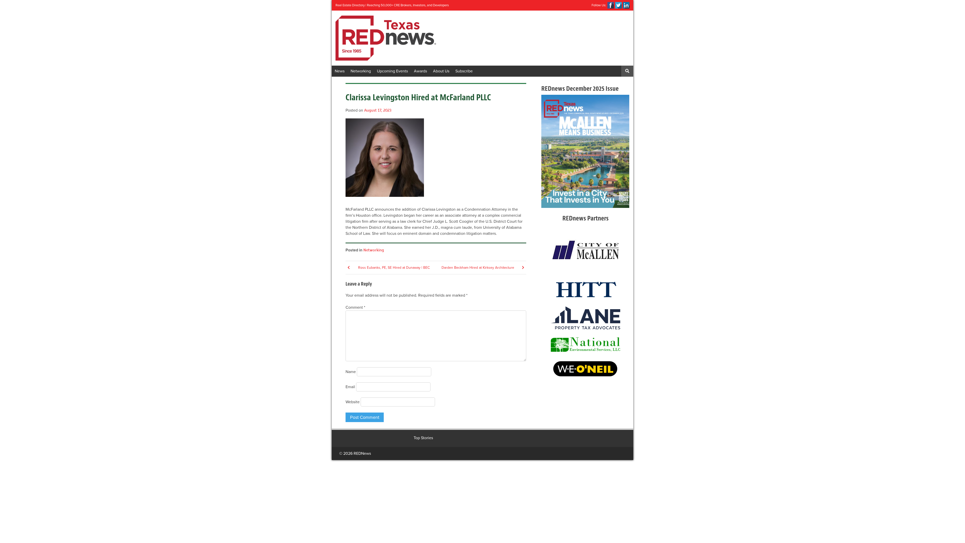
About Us (441, 71)
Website (353, 401)
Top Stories (423, 437)
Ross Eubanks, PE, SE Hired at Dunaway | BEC (394, 267)
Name (351, 371)
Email (350, 386)
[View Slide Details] (585, 151)
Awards (420, 71)
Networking (361, 71)
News (340, 71)
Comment (355, 307)
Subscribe (464, 71)
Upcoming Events (392, 71)
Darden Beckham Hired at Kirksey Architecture (478, 267)
